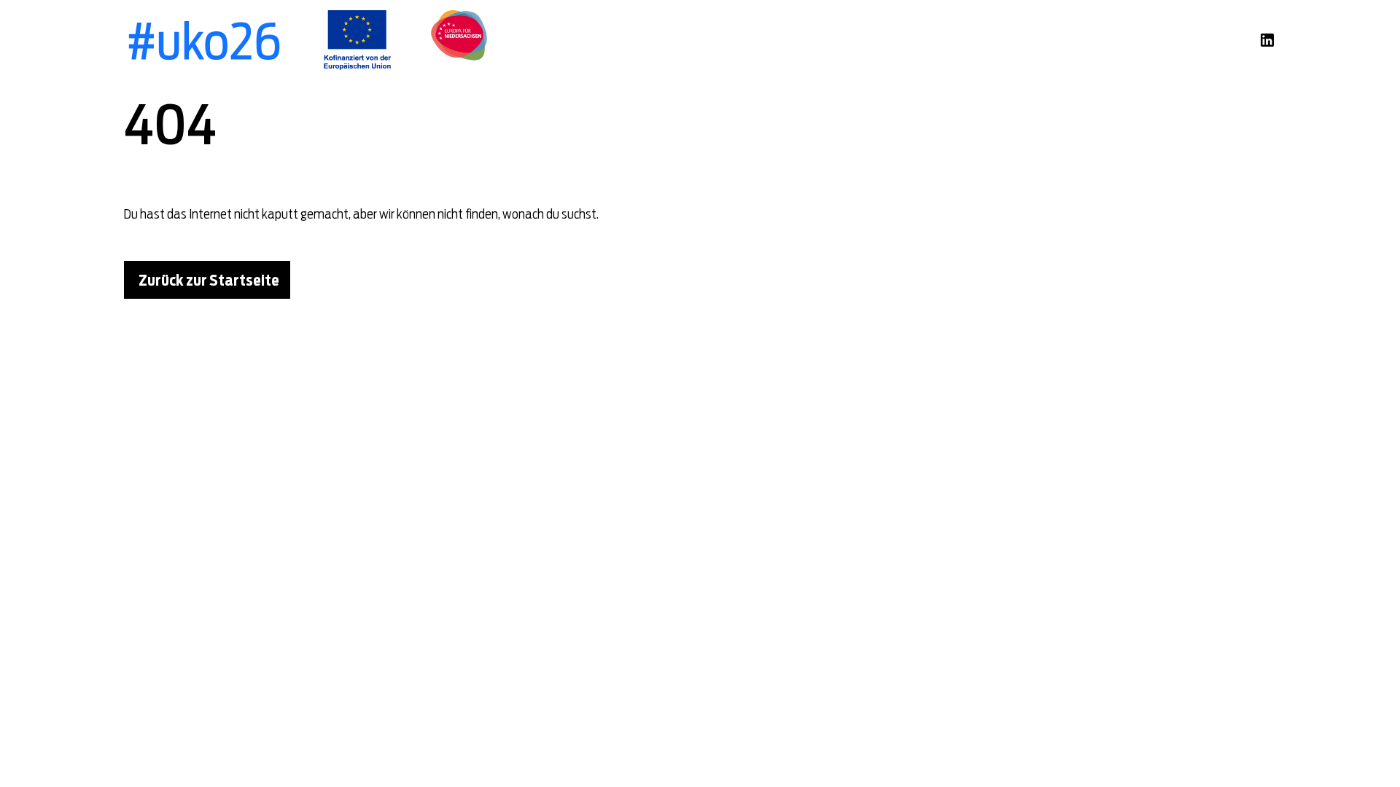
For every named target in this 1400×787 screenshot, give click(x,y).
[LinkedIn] (1267, 40)
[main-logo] (204, 40)
